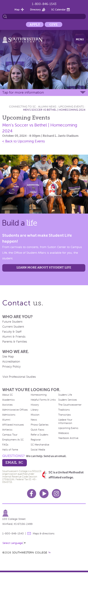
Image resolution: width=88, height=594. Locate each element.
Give (53, 24)
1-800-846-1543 (44, 4)
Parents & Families (14, 341)
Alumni (6, 419)
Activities (7, 404)
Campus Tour (9, 434)
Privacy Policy (11, 366)
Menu (80, 39)
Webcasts (63, 433)
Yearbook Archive (68, 438)
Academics (8, 399)
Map (17, 9)
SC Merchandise (40, 444)
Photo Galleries (40, 424)
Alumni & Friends (13, 336)
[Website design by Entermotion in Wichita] (49, 552)
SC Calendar (58, 9)
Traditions (64, 409)
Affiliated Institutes (13, 424)
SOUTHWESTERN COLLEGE (29, 552)
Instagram (56, 493)
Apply (35, 24)
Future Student (12, 321)
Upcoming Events (71, 106)
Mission (35, 414)
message (29, 533)
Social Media (38, 449)
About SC (7, 394)
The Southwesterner (69, 404)
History (35, 404)
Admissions (8, 414)
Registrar (36, 439)
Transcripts (64, 414)
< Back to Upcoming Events (23, 141)
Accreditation (11, 361)
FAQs (5, 444)
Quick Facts (37, 429)
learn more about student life (43, 267)
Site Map (8, 356)
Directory (35, 9)
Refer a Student (39, 434)
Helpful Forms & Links (43, 399)
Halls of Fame (10, 449)
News (34, 419)
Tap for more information (23, 92)
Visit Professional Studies (19, 376)
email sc (14, 462)
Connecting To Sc (22, 106)
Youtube (44, 493)
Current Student (13, 326)
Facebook (31, 493)
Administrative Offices (15, 409)
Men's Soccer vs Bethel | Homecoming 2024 (54, 109)
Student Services (67, 399)
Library (34, 409)
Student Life (65, 394)
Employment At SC (13, 439)
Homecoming (38, 394)
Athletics (7, 429)
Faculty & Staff (11, 331)
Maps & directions (43, 533)
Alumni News (47, 106)
